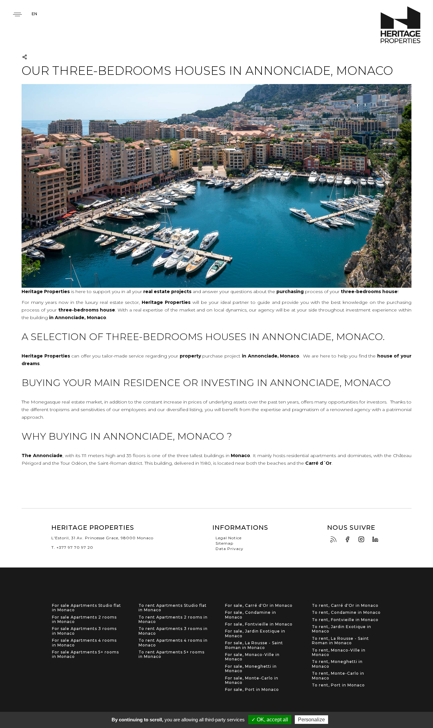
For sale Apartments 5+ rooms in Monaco (85, 654)
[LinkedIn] (377, 539)
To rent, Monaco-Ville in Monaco (338, 652)
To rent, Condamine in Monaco (346, 612)
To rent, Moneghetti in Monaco (337, 663)
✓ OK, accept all (269, 719)
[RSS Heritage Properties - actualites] (335, 539)
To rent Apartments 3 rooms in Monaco (173, 630)
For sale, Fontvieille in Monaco (259, 624)
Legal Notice (229, 537)
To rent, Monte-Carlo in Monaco (338, 675)
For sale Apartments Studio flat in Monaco (86, 607)
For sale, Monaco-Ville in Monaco (252, 657)
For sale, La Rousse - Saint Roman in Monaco (254, 645)
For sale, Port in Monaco (252, 689)
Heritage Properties (400, 24)
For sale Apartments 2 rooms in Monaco (84, 619)
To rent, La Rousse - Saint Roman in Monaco (340, 640)
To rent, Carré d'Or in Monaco (345, 605)
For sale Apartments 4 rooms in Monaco (84, 642)
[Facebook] (349, 539)
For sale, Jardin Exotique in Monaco (255, 633)
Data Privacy (229, 548)
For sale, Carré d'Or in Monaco (259, 605)
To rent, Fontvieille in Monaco (345, 620)
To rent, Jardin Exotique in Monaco (341, 629)
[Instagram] (363, 539)
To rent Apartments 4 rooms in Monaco (173, 642)
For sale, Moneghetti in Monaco (251, 668)
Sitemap (224, 543)
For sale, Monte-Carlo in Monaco (251, 680)
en (34, 13)
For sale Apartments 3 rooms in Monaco (84, 630)
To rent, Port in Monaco (338, 685)
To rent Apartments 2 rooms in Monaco (173, 619)
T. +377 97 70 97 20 (72, 547)
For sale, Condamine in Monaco (250, 614)
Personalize (311, 719)
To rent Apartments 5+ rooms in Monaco (171, 654)
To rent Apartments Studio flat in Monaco (173, 607)
